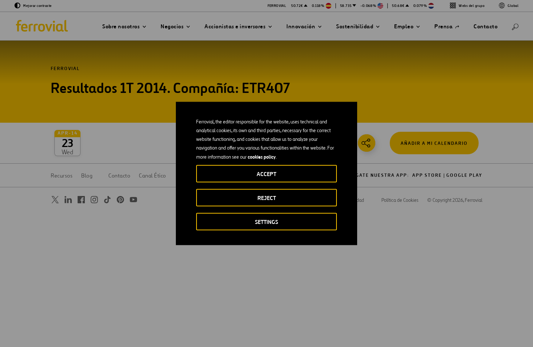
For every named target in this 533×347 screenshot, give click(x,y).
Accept (266, 174)
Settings (266, 222)
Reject (266, 198)
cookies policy (262, 157)
